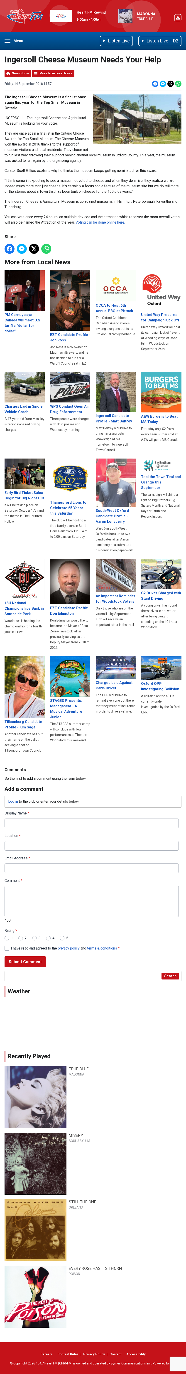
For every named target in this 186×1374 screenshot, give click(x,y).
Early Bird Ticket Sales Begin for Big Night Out (24, 495)
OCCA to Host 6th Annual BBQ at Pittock (114, 308)
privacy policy (69, 948)
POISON (74, 1274)
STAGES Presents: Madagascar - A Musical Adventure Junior (66, 708)
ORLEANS (76, 1207)
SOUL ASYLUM (79, 1141)
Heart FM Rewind (91, 12)
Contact (116, 1354)
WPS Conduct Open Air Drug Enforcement (69, 409)
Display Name (17, 813)
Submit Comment (25, 961)
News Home (20, 73)
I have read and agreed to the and (65, 948)
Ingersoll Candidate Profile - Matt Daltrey (114, 418)
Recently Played (29, 1056)
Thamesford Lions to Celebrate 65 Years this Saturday (68, 508)
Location (13, 836)
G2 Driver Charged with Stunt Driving (161, 596)
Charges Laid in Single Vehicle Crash (24, 409)
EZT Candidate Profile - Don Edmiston (70, 611)
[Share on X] (170, 84)
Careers (46, 1354)
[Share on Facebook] (155, 84)
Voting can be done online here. (101, 222)
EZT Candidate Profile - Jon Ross (70, 337)
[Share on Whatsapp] (178, 84)
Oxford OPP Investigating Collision (160, 686)
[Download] (177, 18)
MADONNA (146, 14)
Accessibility (136, 1354)
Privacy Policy (94, 1354)
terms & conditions (102, 948)
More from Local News (55, 73)
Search (170, 976)
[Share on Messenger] (163, 84)
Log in (13, 801)
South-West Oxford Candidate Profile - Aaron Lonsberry (112, 516)
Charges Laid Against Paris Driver (114, 685)
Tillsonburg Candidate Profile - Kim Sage (23, 724)
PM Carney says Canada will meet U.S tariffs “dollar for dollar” (22, 323)
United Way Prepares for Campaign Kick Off (160, 317)
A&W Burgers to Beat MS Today (159, 419)
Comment (13, 880)
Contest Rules (67, 1354)
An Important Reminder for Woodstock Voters (115, 599)
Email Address (17, 858)
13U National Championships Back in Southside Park (24, 608)
